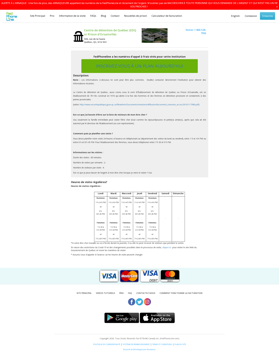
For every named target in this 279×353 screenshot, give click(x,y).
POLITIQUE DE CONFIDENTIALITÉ (106, 344)
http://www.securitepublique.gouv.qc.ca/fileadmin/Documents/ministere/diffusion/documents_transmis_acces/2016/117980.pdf (139, 104)
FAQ (130, 293)
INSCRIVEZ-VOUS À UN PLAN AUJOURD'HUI (139, 66)
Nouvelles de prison (135, 15)
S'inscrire (267, 16)
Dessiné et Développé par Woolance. (139, 349)
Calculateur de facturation (167, 15)
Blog (103, 15)
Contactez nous (145, 293)
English (235, 16)
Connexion (251, 16)
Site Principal (37, 15)
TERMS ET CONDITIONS (162, 344)
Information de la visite (72, 15)
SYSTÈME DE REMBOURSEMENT (136, 344)
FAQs (93, 15)
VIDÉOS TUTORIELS (105, 293)
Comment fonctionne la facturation (181, 293)
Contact (115, 15)
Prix (52, 15)
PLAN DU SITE (180, 344)
